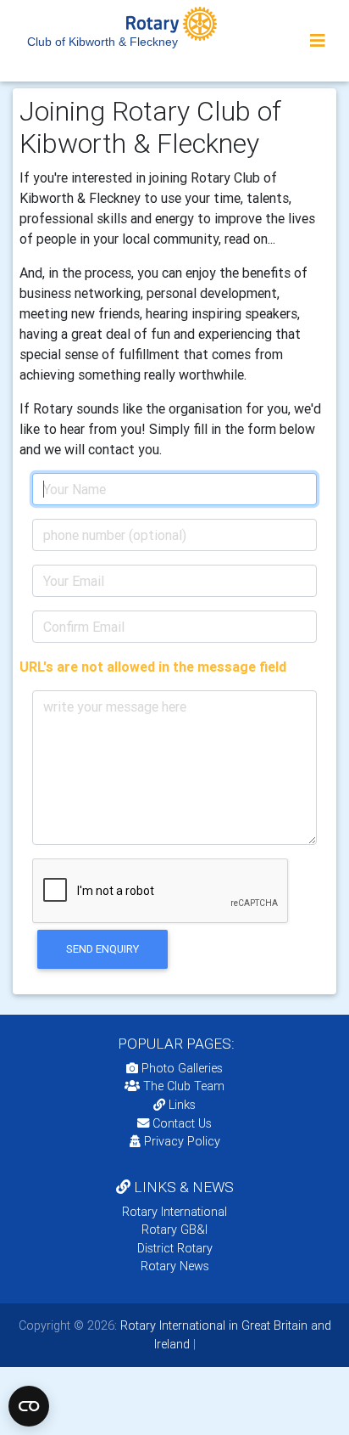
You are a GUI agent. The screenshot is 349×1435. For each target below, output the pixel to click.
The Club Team (183, 1086)
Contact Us (180, 1123)
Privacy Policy (182, 1141)
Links (182, 1104)
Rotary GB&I (174, 1229)
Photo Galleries (180, 1068)
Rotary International (174, 1211)
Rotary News (175, 1266)
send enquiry (102, 949)
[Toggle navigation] (317, 41)
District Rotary (175, 1248)
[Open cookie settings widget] (28, 1406)
